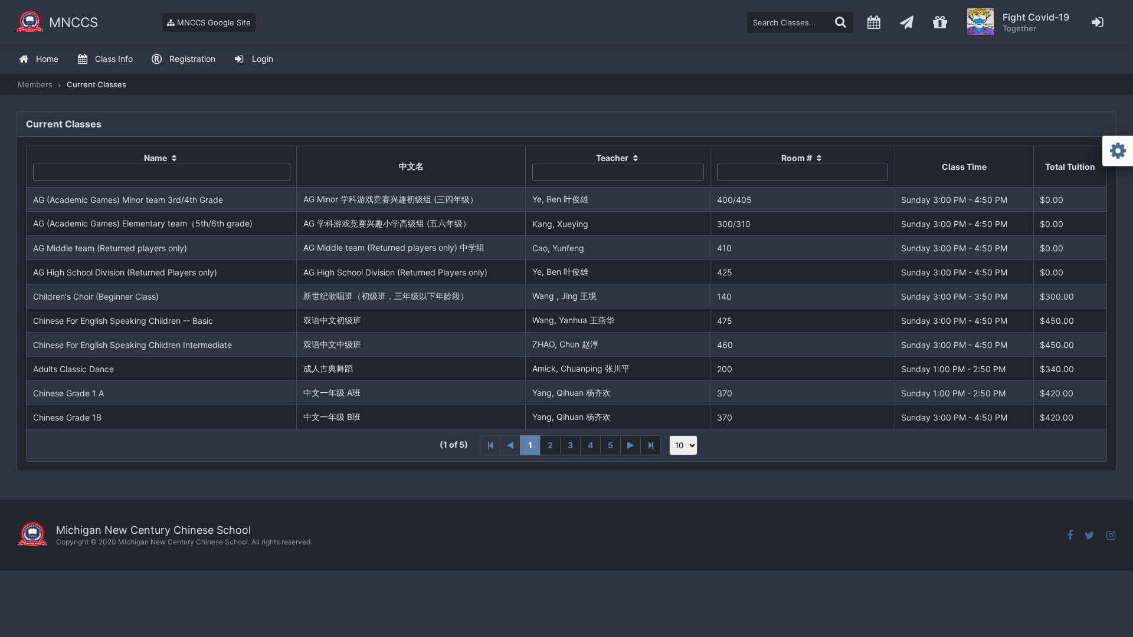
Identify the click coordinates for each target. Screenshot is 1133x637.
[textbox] (800, 22)
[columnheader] (162, 167)
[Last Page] (651, 445)
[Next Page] (631, 445)
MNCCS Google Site (213, 22)
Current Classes (96, 84)
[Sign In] (1097, 22)
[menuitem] (38, 59)
